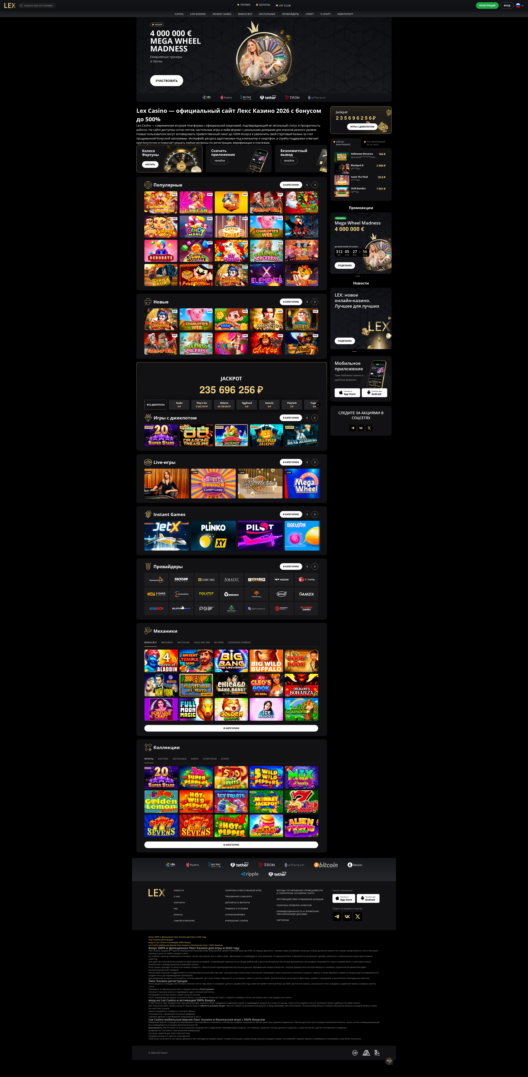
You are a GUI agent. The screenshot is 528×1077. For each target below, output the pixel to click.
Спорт (310, 14)
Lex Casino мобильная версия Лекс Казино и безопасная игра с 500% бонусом (185, 945)
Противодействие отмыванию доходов (300, 899)
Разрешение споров (236, 920)
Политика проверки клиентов (294, 905)
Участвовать (167, 81)
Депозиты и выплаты (237, 902)
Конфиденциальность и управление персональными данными (298, 912)
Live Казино (198, 14)
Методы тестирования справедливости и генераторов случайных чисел (300, 891)
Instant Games (222, 14)
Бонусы (178, 914)
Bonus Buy (245, 14)
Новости (179, 890)
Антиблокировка (235, 914)
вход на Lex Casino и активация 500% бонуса (169, 942)
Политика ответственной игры (243, 890)
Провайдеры (290, 14)
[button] (326, 158)
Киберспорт (345, 14)
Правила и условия (236, 908)
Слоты (179, 14)
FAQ (176, 908)
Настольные (267, 14)
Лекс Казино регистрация (160, 939)
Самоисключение (184, 920)
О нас (177, 896)
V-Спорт (326, 14)
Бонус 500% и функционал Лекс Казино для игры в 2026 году (177, 937)
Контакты (179, 902)
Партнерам (283, 920)
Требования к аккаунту (238, 896)
